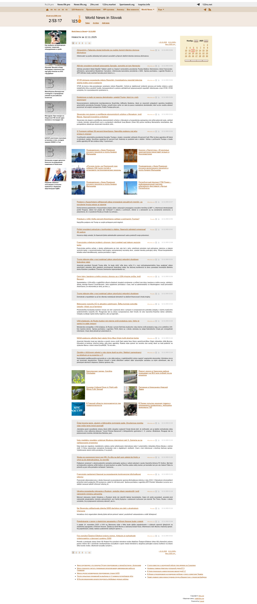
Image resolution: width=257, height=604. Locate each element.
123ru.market (109, 4)
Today (87, 23)
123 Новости (78, 9)
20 (196, 53)
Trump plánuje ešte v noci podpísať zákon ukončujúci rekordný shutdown (108, 293)
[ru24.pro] (76, 19)
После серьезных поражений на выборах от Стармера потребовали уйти (105, 576)
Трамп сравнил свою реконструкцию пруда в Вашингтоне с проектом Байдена (177, 577)
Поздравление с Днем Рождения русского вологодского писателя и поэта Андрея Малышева (153, 168)
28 (200, 56)
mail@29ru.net (199, 598)
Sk (159, 50)
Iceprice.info (144, 4)
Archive (96, 23)
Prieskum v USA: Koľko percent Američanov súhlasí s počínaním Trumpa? (108, 219)
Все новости (133, 9)
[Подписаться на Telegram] (198, 4)
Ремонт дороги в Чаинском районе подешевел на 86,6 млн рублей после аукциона (155, 373)
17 (186, 53)
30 (207, 56)
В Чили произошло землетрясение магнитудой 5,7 (166, 571)
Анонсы (120, 9)
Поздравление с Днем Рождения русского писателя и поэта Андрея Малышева (101, 152)
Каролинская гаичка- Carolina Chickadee (99, 372)
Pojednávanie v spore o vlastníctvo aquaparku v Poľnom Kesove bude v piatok (110, 521)
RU (55, 9)
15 (203, 50)
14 (200, 50)
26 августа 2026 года (53, 15)
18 (189, 53)
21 (200, 53)
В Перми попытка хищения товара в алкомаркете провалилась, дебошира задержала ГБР (155, 405)
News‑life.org (80, 4)
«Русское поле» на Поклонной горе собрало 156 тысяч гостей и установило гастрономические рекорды (103, 168)
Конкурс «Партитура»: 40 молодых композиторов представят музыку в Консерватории (154, 152)
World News (146, 9)
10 (186, 50)
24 (186, 56)
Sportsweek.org (127, 4)
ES (66, 9)
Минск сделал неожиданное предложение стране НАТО (98, 573)
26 (193, 56)
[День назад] (190, 61)
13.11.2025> (172, 42)
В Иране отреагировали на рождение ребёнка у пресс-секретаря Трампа (175, 574)
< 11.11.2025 (163, 42)
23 (207, 53)
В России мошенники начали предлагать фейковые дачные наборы (102, 579)
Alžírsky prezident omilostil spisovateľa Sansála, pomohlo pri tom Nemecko (108, 66)
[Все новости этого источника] (156, 50)
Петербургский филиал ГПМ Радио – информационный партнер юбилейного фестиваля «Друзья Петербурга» (155, 185)
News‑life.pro (63, 4)
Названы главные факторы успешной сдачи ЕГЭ (165, 568)
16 (207, 50)
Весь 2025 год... (170, 44)
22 (203, 53)
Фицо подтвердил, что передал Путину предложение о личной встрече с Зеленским (109, 565)
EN (52, 9)
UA (59, 9)
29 (203, 56)
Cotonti (201, 601)
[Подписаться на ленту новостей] (209, 9)
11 (190, 50)
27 (196, 56)
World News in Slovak (79, 31)
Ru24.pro (49, 4)
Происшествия (93, 9)
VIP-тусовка (108, 9)
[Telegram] (205, 9)
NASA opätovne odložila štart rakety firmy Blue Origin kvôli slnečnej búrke (108, 338)
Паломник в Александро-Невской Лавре (153, 388)
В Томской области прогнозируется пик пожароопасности (103, 404)
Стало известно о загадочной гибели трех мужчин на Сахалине (171, 565)
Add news (105, 23)
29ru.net (94, 4)
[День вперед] (202, 61)
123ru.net (207, 4)
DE (63, 9)
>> (89, 43)
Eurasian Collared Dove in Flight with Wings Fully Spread (102, 388)
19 (193, 53)
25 (189, 56)
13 (196, 50)
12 (193, 50)
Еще (160, 9)
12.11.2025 (92, 31)
